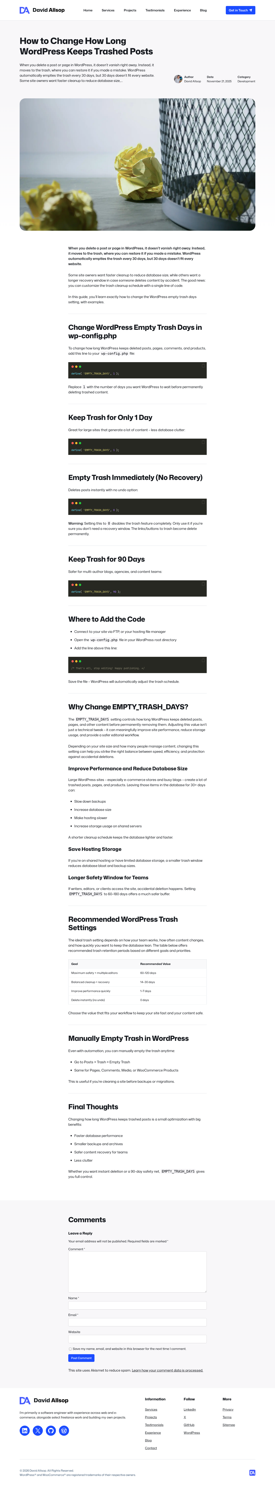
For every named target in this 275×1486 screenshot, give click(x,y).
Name (73, 1298)
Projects (151, 1417)
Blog (148, 1440)
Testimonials (154, 1425)
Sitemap (229, 1425)
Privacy (228, 1409)
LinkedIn (190, 1409)
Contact (151, 1448)
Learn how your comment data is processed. (167, 1370)
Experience (153, 1432)
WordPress (192, 1432)
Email (73, 1315)
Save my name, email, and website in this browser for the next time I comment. (129, 1349)
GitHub (189, 1425)
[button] (203, 365)
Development (246, 81)
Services (151, 1409)
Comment (76, 1249)
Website (74, 1332)
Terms (227, 1417)
